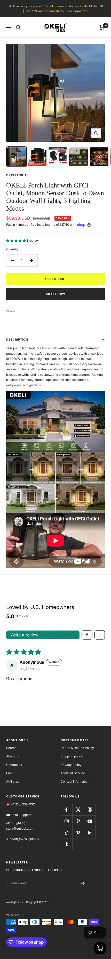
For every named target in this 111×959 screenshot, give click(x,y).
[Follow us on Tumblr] (66, 844)
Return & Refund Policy (77, 748)
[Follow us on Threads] (90, 809)
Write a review (24, 634)
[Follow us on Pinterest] (78, 821)
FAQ (9, 773)
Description (17, 339)
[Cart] (102, 27)
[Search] (18, 27)
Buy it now (55, 293)
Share (10, 311)
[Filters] (87, 635)
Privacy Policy (71, 765)
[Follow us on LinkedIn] (90, 833)
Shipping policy (72, 756)
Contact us (14, 765)
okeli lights (17, 175)
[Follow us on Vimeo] (78, 833)
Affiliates (12, 781)
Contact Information (75, 781)
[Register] (83, 883)
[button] (16, 240)
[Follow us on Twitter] (78, 809)
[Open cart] (100, 948)
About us (12, 756)
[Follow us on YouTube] (90, 821)
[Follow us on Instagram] (66, 821)
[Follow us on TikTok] (66, 833)
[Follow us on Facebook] (66, 809)
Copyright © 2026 (37, 902)
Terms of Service (73, 773)
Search (11, 748)
